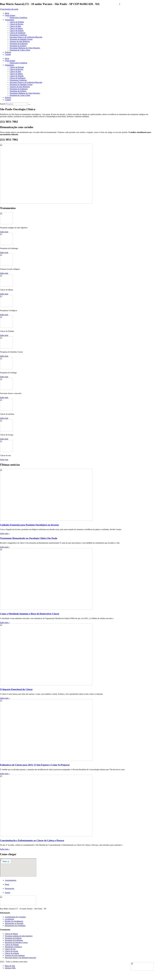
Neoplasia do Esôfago (18, 46)
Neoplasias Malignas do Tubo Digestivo (25, 48)
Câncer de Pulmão (17, 31)
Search (2, 104)
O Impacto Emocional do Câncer (16, 689)
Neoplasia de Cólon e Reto (20, 50)
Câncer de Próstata (17, 22)
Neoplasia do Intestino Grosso (21, 39)
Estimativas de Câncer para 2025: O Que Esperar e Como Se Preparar (35, 765)
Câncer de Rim (15, 26)
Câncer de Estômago (17, 33)
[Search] (29, 104)
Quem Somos (10, 15)
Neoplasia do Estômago (19, 44)
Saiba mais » (5, 533)
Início (7, 13)
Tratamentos (9, 20)
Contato (8, 54)
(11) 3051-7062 (110, 4)
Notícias (8, 52)
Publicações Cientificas (18, 17)
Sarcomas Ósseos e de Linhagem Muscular (26, 37)
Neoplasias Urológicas (18, 35)
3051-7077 (127, 4)
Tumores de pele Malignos (20, 41)
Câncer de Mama (16, 28)
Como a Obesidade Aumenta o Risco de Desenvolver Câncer (29, 613)
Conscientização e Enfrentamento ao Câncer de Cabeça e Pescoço (32, 840)
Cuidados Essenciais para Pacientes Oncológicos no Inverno (29, 525)
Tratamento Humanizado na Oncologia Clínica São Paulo (28, 538)
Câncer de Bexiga (16, 24)
